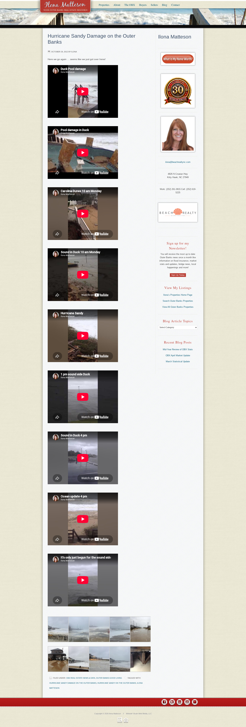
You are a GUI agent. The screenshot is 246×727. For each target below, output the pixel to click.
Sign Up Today (178, 275)
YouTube (187, 702)
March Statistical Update (178, 361)
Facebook (164, 702)
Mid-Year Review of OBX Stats (178, 349)
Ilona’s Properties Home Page (177, 295)
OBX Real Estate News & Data (80, 678)
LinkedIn (179, 702)
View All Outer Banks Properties (177, 307)
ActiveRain (194, 702)
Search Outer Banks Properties (178, 301)
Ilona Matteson (65, 9)
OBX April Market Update (178, 355)
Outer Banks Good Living (109, 678)
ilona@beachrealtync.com (177, 162)
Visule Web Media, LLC (142, 714)
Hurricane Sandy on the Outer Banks (116, 683)
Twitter (172, 702)
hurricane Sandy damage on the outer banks (72, 683)
